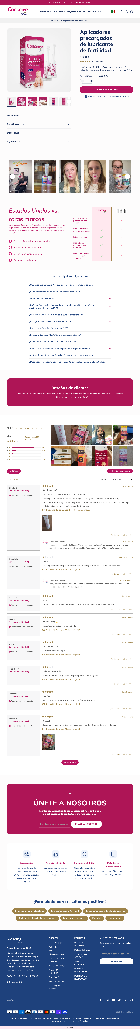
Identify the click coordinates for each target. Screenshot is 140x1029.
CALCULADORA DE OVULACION (56, 960)
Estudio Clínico (55, 977)
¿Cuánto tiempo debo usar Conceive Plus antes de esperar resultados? (70, 355)
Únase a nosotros (86, 824)
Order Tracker (55, 943)
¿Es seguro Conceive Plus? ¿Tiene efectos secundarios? (70, 335)
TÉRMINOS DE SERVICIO (81, 955)
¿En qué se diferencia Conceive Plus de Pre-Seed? (70, 341)
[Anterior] (42, 2)
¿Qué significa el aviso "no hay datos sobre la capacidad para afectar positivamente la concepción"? (70, 306)
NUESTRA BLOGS (57, 965)
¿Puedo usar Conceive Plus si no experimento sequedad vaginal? (70, 348)
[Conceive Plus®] (18, 11)
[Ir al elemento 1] (11, 101)
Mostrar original (83, 510)
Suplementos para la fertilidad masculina (105, 911)
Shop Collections (56, 954)
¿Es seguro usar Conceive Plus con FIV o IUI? (70, 321)
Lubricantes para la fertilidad (65, 911)
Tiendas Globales (57, 981)
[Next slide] (127, 176)
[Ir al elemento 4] (42, 101)
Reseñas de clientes (54, 987)
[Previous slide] (12, 176)
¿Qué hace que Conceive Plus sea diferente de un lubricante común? (70, 285)
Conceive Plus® (127, 1012)
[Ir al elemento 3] (32, 101)
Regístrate (116, 961)
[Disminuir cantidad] (82, 81)
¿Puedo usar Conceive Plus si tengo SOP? (70, 328)
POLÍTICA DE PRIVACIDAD (80, 970)
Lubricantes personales (74, 918)
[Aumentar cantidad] (91, 81)
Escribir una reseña (122, 471)
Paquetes (96, 918)
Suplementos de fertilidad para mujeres (37, 918)
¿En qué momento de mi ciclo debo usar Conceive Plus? (70, 291)
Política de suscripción (79, 944)
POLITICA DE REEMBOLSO (80, 977)
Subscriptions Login (55, 948)
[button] (91, 61)
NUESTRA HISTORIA (53, 971)
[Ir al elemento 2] (22, 101)
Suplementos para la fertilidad (29, 911)
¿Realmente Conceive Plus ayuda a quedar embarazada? (70, 314)
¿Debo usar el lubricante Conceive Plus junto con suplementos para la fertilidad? (70, 362)
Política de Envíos (82, 950)
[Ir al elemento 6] (64, 101)
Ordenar (103, 479)
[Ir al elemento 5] (53, 101)
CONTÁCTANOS (14, 982)
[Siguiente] (97, 2)
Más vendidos (114, 918)
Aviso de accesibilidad (80, 963)
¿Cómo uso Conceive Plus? (70, 298)
